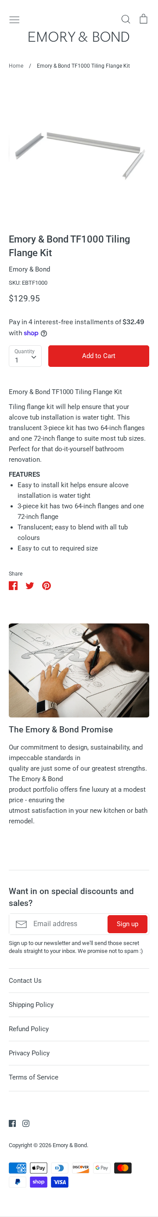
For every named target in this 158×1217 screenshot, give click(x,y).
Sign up (127, 924)
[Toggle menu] (14, 19)
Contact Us (25, 981)
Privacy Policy (29, 1053)
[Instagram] (22, 1123)
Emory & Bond (29, 269)
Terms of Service (33, 1077)
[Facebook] (9, 1123)
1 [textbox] (16, 360)
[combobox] (25, 356)
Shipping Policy (31, 1005)
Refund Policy (29, 1029)
